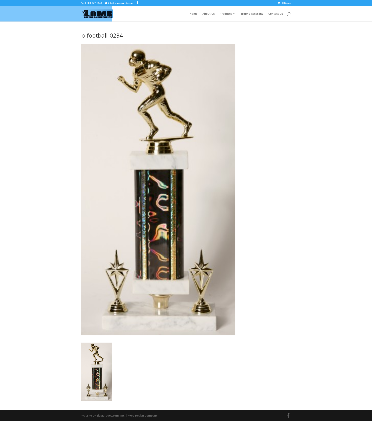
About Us (208, 13)
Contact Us (275, 13)
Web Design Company (143, 415)
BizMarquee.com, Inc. (110, 415)
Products (226, 13)
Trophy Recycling (252, 13)
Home (193, 13)
